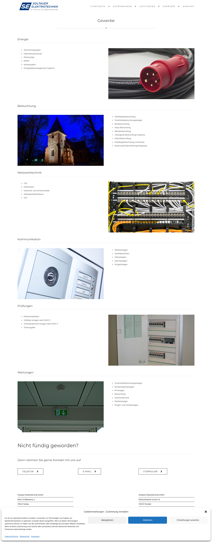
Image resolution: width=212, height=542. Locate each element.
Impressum (35, 536)
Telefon (28, 471)
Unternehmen (122, 6)
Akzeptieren (107, 520)
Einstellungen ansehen (188, 520)
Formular (150, 471)
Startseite (98, 6)
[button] (205, 511)
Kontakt (188, 6)
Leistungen (147, 6)
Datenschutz (24, 536)
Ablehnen (147, 520)
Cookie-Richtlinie (11, 536)
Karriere (169, 6)
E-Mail (87, 471)
